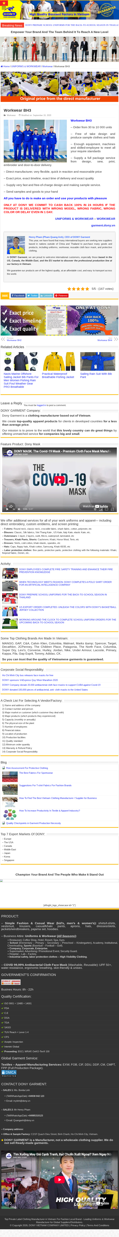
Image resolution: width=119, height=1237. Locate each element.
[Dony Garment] (59, 10)
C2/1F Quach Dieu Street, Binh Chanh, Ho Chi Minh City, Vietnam (64, 1134)
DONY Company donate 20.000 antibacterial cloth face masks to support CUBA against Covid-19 (51, 685)
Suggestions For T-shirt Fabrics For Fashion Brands (45, 785)
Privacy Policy (78, 1225)
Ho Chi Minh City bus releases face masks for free (27, 675)
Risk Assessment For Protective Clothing (27, 768)
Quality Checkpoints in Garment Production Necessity (33, 823)
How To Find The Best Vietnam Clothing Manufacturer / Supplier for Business (58, 798)
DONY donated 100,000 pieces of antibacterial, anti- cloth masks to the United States (45, 689)
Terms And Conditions (98, 1225)
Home (6, 66)
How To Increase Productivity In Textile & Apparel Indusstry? (49, 810)
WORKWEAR (106, 218)
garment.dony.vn (103, 225)
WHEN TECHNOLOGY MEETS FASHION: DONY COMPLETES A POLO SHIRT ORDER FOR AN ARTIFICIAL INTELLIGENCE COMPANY (65, 583)
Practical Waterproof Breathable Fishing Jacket (58, 375)
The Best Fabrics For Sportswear (36, 772)
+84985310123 (35, 1115)
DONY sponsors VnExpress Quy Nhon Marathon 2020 (30, 680)
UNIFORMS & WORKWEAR (26, 66)
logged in (41, 405)
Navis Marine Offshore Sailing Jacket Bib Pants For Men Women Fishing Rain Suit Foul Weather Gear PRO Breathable (21, 380)
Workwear (47, 66)
